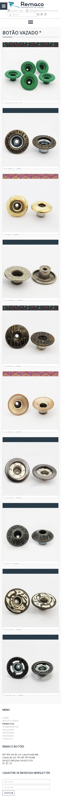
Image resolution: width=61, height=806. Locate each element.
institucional (10, 720)
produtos (8, 723)
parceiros (8, 735)
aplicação (8, 729)
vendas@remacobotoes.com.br (44, 10)
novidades (8, 732)
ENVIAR (7, 793)
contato (7, 738)
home (5, 717)
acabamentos (10, 726)
